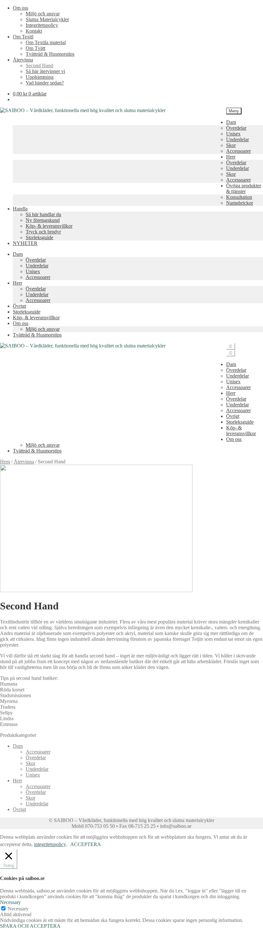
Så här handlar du (43, 214)
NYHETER (25, 243)
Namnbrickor (239, 203)
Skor (231, 145)
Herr (230, 156)
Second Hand (39, 65)
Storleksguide (39, 237)
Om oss (20, 8)
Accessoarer (238, 151)
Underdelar (237, 139)
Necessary (18, 908)
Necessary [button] (10, 902)
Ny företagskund (43, 220)
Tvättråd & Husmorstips (50, 54)
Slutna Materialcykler (47, 19)
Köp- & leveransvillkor (49, 226)
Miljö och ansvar (43, 13)
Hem (5, 461)
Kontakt (34, 31)
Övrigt (19, 306)
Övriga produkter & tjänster (243, 188)
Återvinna (23, 59)
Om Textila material (46, 42)
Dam (231, 122)
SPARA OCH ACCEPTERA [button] (30, 926)
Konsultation (239, 197)
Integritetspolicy (42, 25)
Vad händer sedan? (45, 83)
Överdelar (236, 128)
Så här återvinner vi (45, 71)
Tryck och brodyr (43, 231)
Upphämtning (40, 77)
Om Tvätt (35, 48)
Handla (20, 208)
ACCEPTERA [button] (85, 844)
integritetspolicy (50, 844)
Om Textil (23, 36)
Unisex (233, 133)
